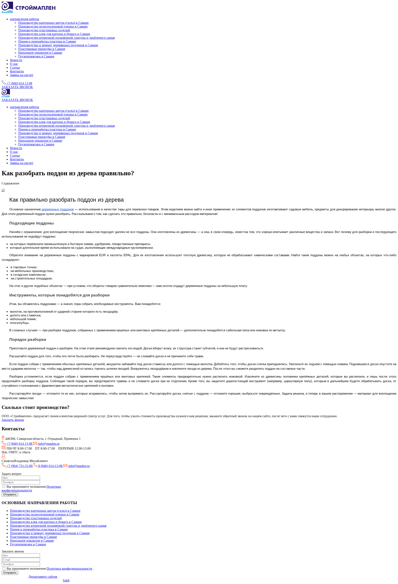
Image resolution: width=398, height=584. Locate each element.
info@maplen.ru (48, 443)
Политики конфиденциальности (31, 488)
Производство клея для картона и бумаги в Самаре (54, 34)
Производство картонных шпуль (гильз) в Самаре (53, 22)
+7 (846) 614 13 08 (19, 83)
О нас (14, 64)
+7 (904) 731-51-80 (19, 466)
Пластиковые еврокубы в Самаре (41, 49)
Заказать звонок (13, 420)
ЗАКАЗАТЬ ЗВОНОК (17, 87)
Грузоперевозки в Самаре (36, 56)
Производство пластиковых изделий (44, 30)
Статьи (15, 67)
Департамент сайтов (42, 576)
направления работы (24, 19)
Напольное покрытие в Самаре (40, 52)
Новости (16, 60)
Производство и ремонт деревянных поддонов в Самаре (58, 45)
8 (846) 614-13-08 (50, 466)
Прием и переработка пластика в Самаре (47, 41)
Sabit (66, 580)
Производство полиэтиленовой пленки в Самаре (53, 26)
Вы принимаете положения (31, 488)
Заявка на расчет (21, 75)
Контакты (17, 71)
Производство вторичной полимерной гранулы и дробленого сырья (66, 37)
